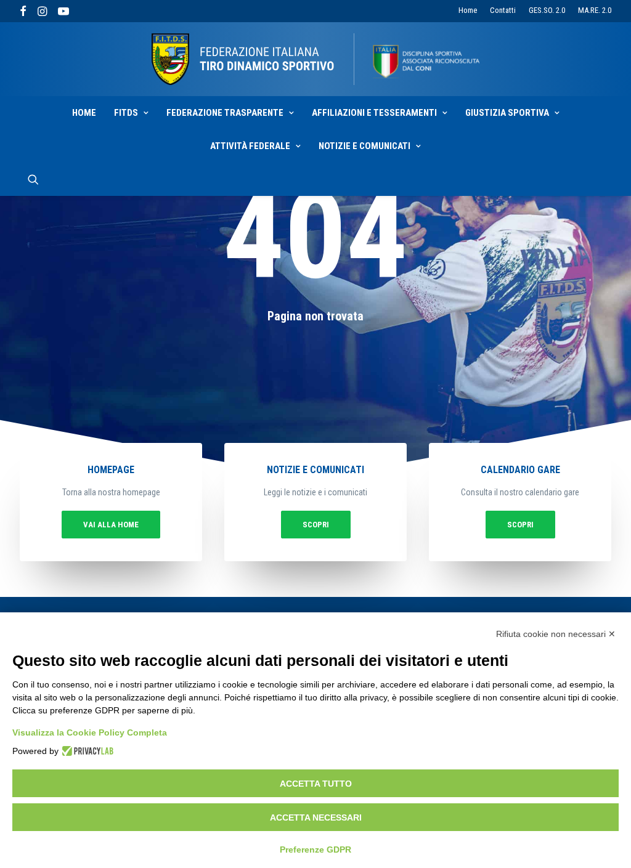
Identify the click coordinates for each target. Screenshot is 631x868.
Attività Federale (250, 146)
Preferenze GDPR (315, 849)
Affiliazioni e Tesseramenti (374, 112)
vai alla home (111, 524)
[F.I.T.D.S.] (315, 59)
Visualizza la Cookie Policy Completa (89, 732)
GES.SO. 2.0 (547, 10)
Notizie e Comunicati (364, 146)
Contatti (503, 10)
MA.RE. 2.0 (594, 10)
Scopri (316, 524)
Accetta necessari (316, 817)
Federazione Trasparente (224, 112)
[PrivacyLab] (86, 751)
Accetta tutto (316, 784)
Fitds (126, 112)
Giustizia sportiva (507, 112)
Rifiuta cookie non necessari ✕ (556, 634)
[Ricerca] (33, 179)
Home (467, 10)
